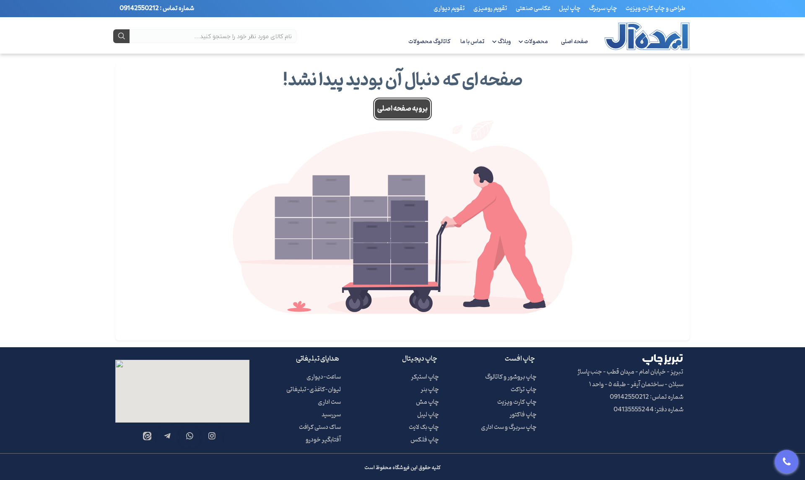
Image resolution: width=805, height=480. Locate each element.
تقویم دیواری (449, 9)
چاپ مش (427, 402)
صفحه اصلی (574, 41)
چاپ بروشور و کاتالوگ (511, 377)
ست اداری (329, 402)
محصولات (536, 41)
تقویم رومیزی (490, 9)
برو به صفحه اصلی (402, 109)
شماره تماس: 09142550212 (646, 397)
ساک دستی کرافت (320, 427)
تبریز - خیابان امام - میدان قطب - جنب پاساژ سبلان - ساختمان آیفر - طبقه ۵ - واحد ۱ (630, 378)
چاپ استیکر (425, 377)
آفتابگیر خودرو (323, 440)
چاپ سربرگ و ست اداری (509, 427)
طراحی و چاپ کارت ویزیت (656, 9)
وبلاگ (504, 41)
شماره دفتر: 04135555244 (648, 410)
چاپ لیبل (570, 9)
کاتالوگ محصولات (429, 41)
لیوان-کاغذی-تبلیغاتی (313, 390)
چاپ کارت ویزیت (517, 402)
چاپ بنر (430, 390)
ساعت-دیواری (323, 377)
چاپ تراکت (524, 390)
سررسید (331, 415)
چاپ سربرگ (603, 9)
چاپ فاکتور (523, 415)
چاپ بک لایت (424, 427)
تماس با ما (472, 41)
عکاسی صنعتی (533, 9)
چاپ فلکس (424, 440)
